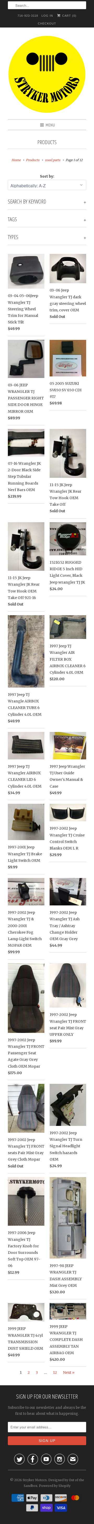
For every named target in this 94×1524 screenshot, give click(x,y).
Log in (47, 15)
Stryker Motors (35, 1480)
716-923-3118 (27, 15)
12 (55, 1372)
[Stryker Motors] (47, 75)
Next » (68, 1372)
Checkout (47, 23)
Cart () (69, 15)
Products (47, 142)
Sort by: (47, 176)
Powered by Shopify (54, 1486)
